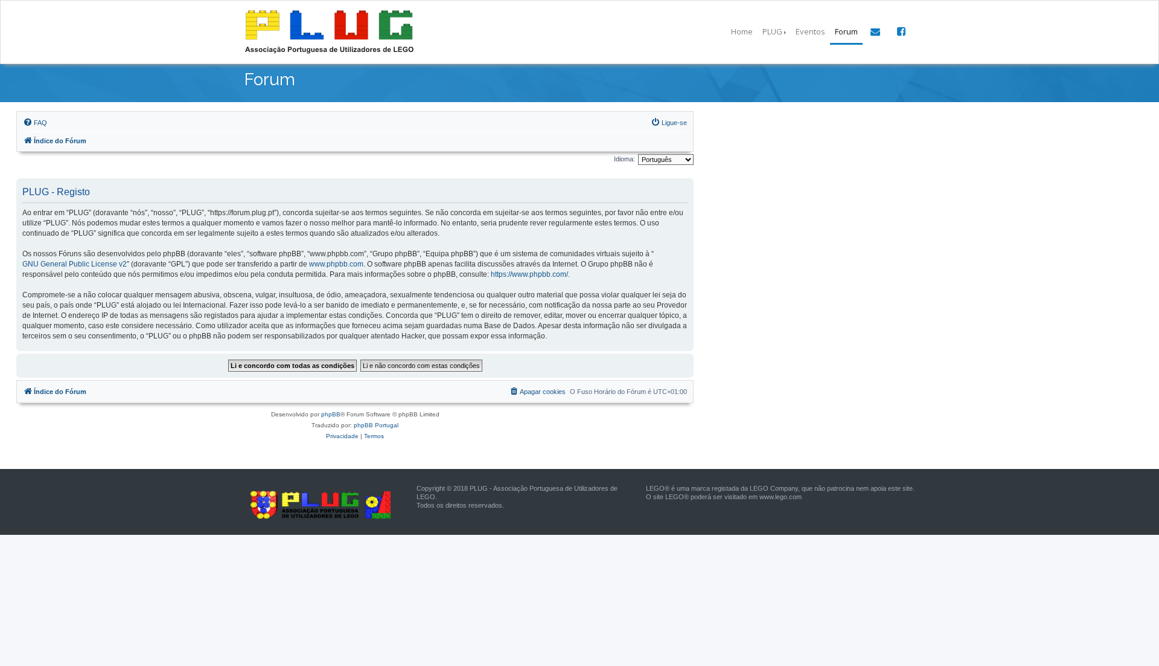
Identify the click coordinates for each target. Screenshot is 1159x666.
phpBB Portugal (376, 425)
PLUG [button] (772, 31)
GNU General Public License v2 (74, 264)
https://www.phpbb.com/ (529, 274)
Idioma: (624, 159)
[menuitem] (35, 122)
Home (742, 31)
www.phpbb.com (336, 264)
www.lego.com (780, 496)
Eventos (810, 31)
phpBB (330, 414)
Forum (846, 31)
